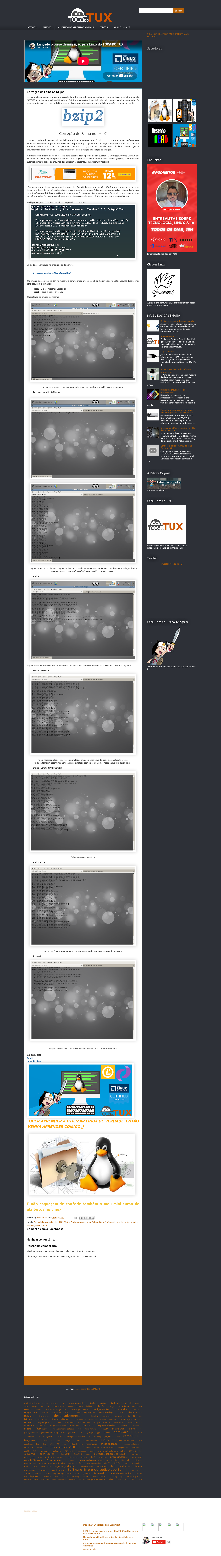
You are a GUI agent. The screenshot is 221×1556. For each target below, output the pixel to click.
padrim (135, 1454)
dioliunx (112, 1419)
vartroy (114, 1477)
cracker (78, 1412)
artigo (34, 1406)
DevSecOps (119, 1416)
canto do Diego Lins (56, 1409)
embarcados (119, 1423)
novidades (82, 1451)
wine (111, 1479)
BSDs (89, 1406)
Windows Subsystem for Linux (92, 1479)
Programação (54, 1459)
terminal (30, 1225)
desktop (95, 1416)
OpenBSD (65, 1454)
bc (48, 1406)
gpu (98, 1432)
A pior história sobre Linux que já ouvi (41, 1403)
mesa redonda (109, 1443)
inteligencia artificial (76, 1436)
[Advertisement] (83, 1353)
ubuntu (65, 1477)
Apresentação (167, 336)
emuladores (29, 1425)
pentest (60, 1457)
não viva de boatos (103, 1447)
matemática (91, 1444)
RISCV (117, 1463)
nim (34, 1451)
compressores (84, 1222)
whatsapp (62, 1479)
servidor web (87, 1466)
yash (125, 1479)
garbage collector (31, 1433)
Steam (27, 1473)
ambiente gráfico (77, 1403)
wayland (45, 1479)
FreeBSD (103, 1429)
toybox (34, 1476)
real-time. (114, 1460)
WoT (119, 1479)
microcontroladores (131, 1444)
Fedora (27, 1429)
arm (26, 1406)
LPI (51, 1444)
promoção (72, 1460)
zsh (140, 1479)
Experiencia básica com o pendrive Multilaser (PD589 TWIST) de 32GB (176, 411)
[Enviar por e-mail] (80, 1217)
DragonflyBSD (43, 1422)
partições (49, 1457)
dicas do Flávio (59, 1419)
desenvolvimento (67, 1416)
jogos (108, 1436)
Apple (137, 1403)
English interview (58, 1425)
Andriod (115, 1403)
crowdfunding (106, 1412)
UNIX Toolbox (42, 1225)
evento (124, 1425)
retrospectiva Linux (94, 1463)
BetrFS (70, 1406)
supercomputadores (62, 1473)
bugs (112, 1406)
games (133, 1428)
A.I (64, 1403)
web (53, 1479)
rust (26, 1466)
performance (73, 1457)
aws (42, 1406)
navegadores (122, 1448)
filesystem (41, 1428)
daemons (132, 1412)
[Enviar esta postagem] (74, 1217)
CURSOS (47, 27)
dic (129, 1416)
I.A (39, 1437)
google (90, 1432)
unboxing (75, 1476)
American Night (90, 1549)
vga (122, 1477)
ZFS (132, 1479)
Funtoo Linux (118, 1429)
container (56, 1412)
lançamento (31, 1440)
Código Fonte (69, 1222)
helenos (30, 1436)
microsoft (28, 1448)
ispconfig (97, 1437)
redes (136, 1460)
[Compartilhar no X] (86, 1217)
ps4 (106, 1460)
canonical (38, 1410)
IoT (90, 1437)
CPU (67, 1412)
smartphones (58, 1470)
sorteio (135, 1470)
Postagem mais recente (40, 1380)
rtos (126, 1463)
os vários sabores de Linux (110, 1453)
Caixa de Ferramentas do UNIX (48, 1222)
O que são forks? (168, 351)
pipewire (84, 1457)
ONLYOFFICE (29, 1454)
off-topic (133, 1451)
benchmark (59, 1406)
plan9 (92, 1457)
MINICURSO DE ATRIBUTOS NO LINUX (76, 27)
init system (48, 1436)
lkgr (44, 1444)
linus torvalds (91, 1441)
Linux (101, 1222)
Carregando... (30, 1511)
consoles (45, 1412)
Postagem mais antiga (126, 1380)
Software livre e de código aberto (121, 1222)
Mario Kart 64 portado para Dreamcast (101, 1525)
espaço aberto (106, 1425)
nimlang (45, 1451)
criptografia (89, 1412)
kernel (128, 1436)
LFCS (52, 1441)
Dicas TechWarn (80, 1420)
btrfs (101, 1406)
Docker (27, 1422)
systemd (86, 1473)
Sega (35, 1466)
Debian (95, 1222)
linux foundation (126, 1441)
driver (58, 1422)
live (37, 1444)
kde (118, 1437)
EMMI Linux (133, 1422)
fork (79, 1429)
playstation (103, 1457)
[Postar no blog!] (83, 1217)
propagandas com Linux (90, 1460)
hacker (107, 1432)
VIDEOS (104, 27)
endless (43, 1425)
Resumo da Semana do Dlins (52, 1463)
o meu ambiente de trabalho (111, 1451)
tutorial (47, 1476)
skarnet (44, 1470)
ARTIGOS (32, 27)
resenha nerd (30, 1463)
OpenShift (78, 1454)
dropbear (69, 1422)
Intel (60, 1436)
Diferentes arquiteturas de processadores (172, 391)
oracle (88, 1454)
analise (102, 1403)
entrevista (88, 1425)
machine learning (76, 1444)
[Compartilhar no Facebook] (89, 1217)
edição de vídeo (102, 1422)
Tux (56, 1476)
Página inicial (83, 1380)
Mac (64, 1444)
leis (45, 1441)
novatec (68, 1451)
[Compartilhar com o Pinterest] (92, 1217)
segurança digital (64, 1466)
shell (112, 1466)
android (127, 1403)
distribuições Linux (129, 1419)
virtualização (132, 1476)
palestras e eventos (33, 1457)
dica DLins (42, 1419)
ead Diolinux (84, 1422)
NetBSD (135, 1448)
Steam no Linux (42, 1473)
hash (140, 1433)
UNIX (85, 1476)
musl (88, 1448)
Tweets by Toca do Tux (172, 564)
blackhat (79, 1406)
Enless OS (74, 1425)
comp (136, 1410)
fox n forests (90, 1429)
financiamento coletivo (63, 1429)
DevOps (106, 1416)
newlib (26, 1451)
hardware (121, 1432)
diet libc (93, 1419)
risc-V (107, 1463)
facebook (135, 1426)
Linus (78, 1440)
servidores (101, 1466)
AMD (92, 1403)
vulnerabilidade (31, 1479)
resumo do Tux (75, 1463)
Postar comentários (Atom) (87, 1389)
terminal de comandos (120, 1473)
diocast (103, 1420)
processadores (118, 1456)
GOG (81, 1432)
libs (58, 1441)
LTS (57, 1444)
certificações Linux (79, 1409)
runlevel (135, 1463)
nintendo (57, 1451)
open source (47, 1453)
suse (77, 1473)
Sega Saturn (46, 1466)
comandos (121, 1409)
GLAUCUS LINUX (122, 27)
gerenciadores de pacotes (53, 1432)
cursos (120, 1412)
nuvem (91, 1451)
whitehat (72, 1479)
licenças (67, 1440)
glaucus (71, 1432)
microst (39, 1448)
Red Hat (125, 1460)
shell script (125, 1466)
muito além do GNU (61, 1447)
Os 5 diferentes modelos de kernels (177, 321)
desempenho (44, 1416)
